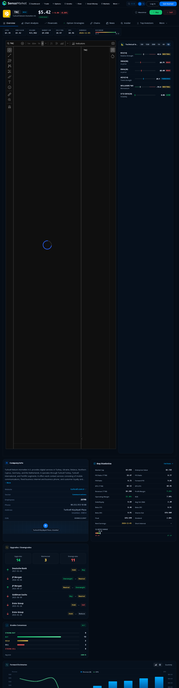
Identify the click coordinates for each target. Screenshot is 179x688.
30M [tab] (153, 44)
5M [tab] (142, 44)
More (9, 483)
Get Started (168, 4)
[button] (45, 527)
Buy (157, 12)
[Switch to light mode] (141, 3)
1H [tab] (159, 44)
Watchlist (142, 12)
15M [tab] (147, 44)
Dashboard (35, 4)
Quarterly (168, 665)
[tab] (9, 23)
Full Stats (167, 464)
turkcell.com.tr (77, 489)
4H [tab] (163, 44)
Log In (153, 4)
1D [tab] (168, 44)
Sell (171, 12)
